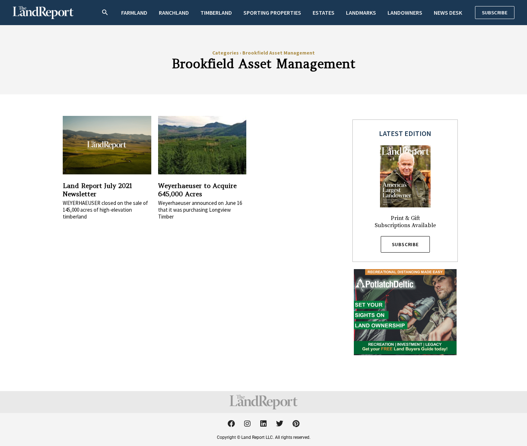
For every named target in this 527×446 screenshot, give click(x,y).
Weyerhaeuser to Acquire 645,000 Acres (197, 190)
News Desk (448, 12)
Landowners (405, 12)
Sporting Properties (272, 12)
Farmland (134, 12)
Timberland (216, 12)
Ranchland (174, 12)
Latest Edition (405, 133)
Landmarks (361, 12)
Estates (323, 12)
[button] (105, 13)
